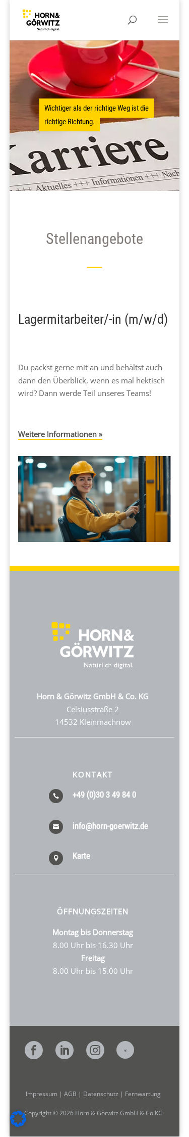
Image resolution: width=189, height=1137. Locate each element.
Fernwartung (143, 1094)
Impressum (41, 1094)
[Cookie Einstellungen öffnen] (18, 1124)
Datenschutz (100, 1094)
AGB (70, 1094)
